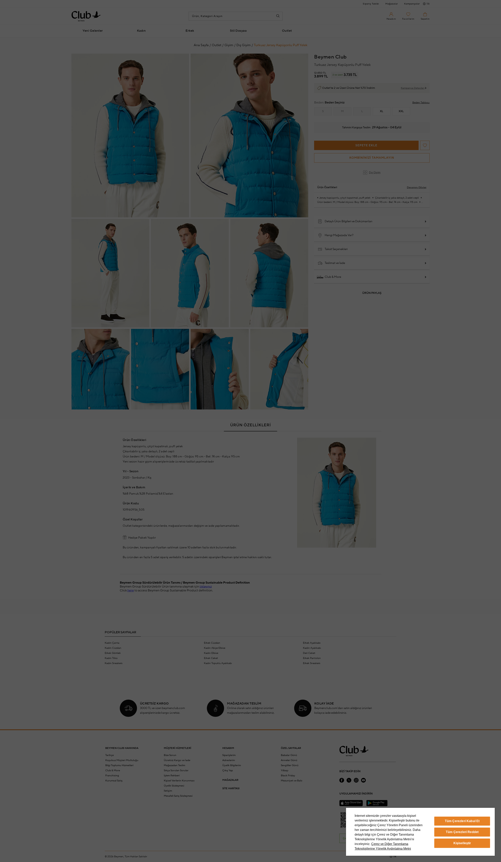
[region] (420, 832)
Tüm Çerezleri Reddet (462, 832)
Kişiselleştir (462, 843)
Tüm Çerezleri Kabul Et (462, 821)
